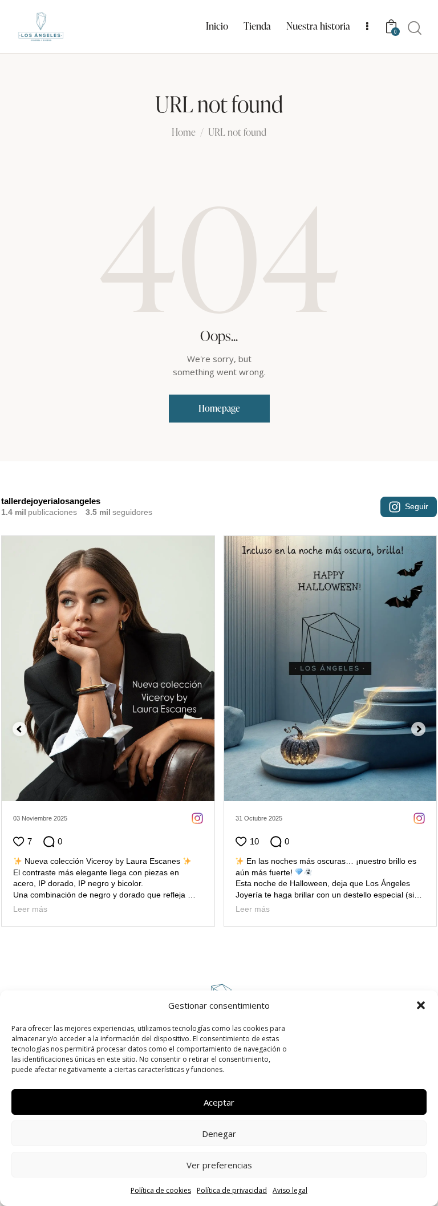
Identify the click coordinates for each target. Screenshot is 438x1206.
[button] (421, 1005)
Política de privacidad (232, 1190)
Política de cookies (161, 1190)
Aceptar (219, 1102)
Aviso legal (290, 1190)
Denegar (219, 1133)
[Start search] (415, 28)
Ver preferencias (219, 1165)
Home (184, 133)
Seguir (416, 506)
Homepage (219, 408)
